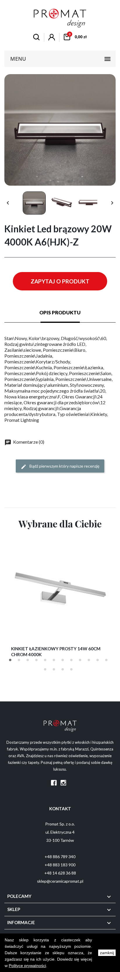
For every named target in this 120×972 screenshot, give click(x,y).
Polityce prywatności (27, 965)
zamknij (107, 952)
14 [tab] (54, 669)
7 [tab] (62, 660)
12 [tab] (106, 660)
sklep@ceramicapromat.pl (60, 881)
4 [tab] (36, 660)
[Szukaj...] (36, 38)
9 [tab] (80, 660)
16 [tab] (71, 669)
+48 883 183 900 (60, 864)
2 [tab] (19, 660)
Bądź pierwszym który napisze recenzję (64, 466)
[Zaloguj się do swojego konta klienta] (51, 38)
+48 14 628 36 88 (60, 872)
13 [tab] (45, 669)
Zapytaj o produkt (60, 281)
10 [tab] (89, 660)
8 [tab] (71, 660)
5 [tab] (45, 660)
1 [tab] (10, 660)
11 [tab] (97, 660)
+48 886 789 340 (60, 856)
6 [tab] (54, 660)
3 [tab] (28, 660)
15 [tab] (62, 669)
